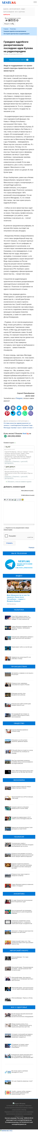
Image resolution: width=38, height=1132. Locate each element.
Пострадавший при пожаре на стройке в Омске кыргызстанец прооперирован (20, 715)
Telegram (17, 20)
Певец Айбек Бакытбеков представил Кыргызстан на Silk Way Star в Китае (22, 771)
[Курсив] (7, 500)
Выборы (6, 9)
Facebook (9, 20)
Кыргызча (6, 14)
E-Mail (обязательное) (27, 495)
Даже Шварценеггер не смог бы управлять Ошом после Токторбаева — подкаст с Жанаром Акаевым (18, 598)
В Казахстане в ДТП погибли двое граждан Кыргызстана (21, 704)
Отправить (9, 543)
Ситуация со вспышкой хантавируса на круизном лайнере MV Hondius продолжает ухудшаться (22, 1036)
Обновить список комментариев (19, 482)
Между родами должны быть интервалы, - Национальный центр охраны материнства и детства (22, 1025)
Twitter (6, 20)
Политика (13, 29)
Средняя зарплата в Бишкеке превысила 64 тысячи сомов (20, 807)
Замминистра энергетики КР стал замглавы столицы (21, 658)
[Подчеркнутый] (10, 500)
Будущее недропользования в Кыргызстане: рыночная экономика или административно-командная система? (22, 866)
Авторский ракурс (14, 9)
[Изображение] (15, 500)
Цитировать (9, 463)
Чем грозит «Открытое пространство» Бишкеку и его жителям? (23, 931)
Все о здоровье (20, 11)
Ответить (8, 461)
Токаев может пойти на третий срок (22, 647)
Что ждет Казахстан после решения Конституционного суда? (22, 901)
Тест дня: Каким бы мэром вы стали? (22, 1081)
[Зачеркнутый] (12, 500)
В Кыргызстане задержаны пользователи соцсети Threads (20, 684)
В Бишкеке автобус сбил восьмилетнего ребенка (19, 694)
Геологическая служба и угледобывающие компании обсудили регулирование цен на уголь (22, 845)
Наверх (31, 547)
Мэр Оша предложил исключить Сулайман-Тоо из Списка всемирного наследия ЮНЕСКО (22, 762)
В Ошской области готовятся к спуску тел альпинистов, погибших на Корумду (22, 752)
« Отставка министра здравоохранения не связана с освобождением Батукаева (17, 423)
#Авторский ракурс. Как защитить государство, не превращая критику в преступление (22, 979)
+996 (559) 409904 (14, 436)
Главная (6, 29)
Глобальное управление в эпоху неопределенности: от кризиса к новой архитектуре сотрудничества (22, 922)
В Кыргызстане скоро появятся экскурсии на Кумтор (20, 875)
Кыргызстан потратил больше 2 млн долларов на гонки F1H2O (22, 828)
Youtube (12, 20)
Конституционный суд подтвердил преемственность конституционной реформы (22, 912)
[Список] (20, 500)
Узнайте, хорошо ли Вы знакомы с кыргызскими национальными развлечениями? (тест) (21, 1093)
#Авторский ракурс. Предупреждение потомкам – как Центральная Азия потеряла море (22, 969)
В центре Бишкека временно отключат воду (20, 730)
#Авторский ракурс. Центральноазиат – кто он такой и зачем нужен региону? (23, 988)
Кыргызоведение (8, 11)
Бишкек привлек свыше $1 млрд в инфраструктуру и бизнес (21, 787)
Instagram (14, 20)
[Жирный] (5, 500)
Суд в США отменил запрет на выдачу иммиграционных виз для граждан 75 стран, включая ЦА (21, 618)
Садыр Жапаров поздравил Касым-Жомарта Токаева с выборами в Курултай (22, 628)
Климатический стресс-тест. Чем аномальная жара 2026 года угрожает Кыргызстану (22, 943)
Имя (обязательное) (27, 490)
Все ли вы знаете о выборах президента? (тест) (20, 1071)
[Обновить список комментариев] (15, 442)
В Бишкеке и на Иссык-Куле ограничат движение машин (20, 740)
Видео (23, 9)
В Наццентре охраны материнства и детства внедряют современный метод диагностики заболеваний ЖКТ (22, 1056)
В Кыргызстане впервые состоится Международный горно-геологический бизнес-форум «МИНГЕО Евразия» (22, 855)
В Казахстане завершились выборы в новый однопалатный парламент (22, 637)
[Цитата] (17, 500)
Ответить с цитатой (20, 461)
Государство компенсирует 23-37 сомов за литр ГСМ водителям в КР (22, 818)
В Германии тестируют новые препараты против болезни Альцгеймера (20, 1046)
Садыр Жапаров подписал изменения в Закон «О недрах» (23, 885)
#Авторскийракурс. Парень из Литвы (22, 998)
